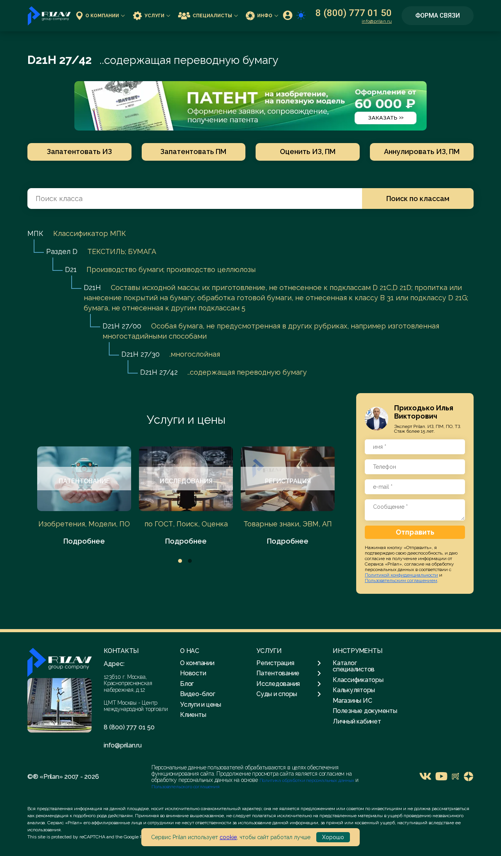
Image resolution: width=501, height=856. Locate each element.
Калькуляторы (354, 690)
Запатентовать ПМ (193, 151)
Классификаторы (358, 680)
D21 (71, 269)
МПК (35, 233)
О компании (102, 15)
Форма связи (437, 15)
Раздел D (61, 251)
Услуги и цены (186, 419)
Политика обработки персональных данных (307, 780)
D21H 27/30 (140, 354)
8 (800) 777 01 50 (353, 12)
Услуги (154, 15)
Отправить (415, 532)
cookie (228, 837)
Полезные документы (365, 711)
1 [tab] (180, 561)
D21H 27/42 (159, 372)
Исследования (278, 684)
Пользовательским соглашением (401, 580)
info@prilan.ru (377, 21)
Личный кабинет (357, 721)
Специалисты (212, 15)
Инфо (264, 15)
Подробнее (84, 541)
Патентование (277, 673)
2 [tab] (190, 561)
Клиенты (193, 714)
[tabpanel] (84, 496)
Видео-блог (197, 694)
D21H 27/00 (122, 326)
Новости (193, 673)
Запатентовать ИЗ (79, 151)
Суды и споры (276, 694)
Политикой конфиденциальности (401, 575)
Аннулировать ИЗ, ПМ (422, 151)
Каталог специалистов (354, 666)
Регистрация (275, 663)
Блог (187, 683)
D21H (92, 287)
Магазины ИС (352, 700)
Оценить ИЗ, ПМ (307, 151)
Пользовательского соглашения (185, 786)
